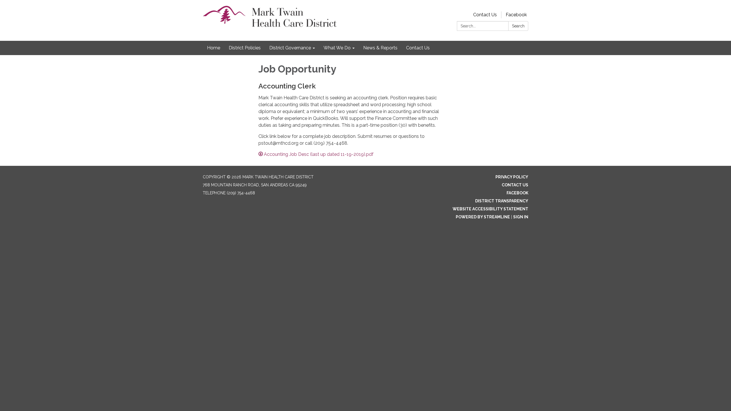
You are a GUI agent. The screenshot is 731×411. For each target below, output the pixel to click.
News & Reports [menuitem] (380, 48)
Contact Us (485, 14)
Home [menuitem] (213, 48)
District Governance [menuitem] (290, 48)
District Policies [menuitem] (245, 48)
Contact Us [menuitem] (418, 48)
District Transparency (501, 201)
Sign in (520, 217)
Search (518, 26)
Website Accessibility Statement (490, 209)
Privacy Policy (511, 177)
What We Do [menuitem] (337, 48)
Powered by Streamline (483, 217)
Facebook (516, 14)
